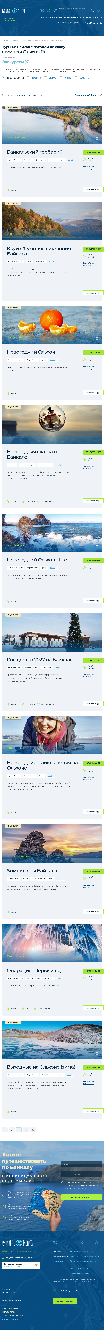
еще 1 (69, 1075)
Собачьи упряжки (48, 501)
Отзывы (72, 17)
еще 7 (70, 160)
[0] (98, 10)
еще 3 (52, 360)
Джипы (28, 1008)
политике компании (81, 1188)
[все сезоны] (13, 77)
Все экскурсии (58, 17)
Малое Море (40, 261)
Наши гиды (58, 1261)
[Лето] (66, 77)
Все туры (44, 17)
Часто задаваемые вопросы (82, 1251)
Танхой (29, 261)
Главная (5, 41)
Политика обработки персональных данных (79, 1267)
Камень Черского (45, 465)
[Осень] (82, 77)
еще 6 (57, 465)
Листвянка (12, 465)
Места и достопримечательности (84, 1256)
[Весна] (34, 77)
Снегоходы (30, 501)
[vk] (42, 10)
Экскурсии (15, 190)
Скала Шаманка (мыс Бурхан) (35, 160)
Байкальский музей (57, 160)
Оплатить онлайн (84, 17)
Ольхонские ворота (15, 360)
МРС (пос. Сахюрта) (34, 978)
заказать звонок (65, 1301)
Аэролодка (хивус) (45, 1008)
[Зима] (50, 77)
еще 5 (58, 667)
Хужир (44, 360)
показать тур (93, 189)
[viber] (96, 1242)
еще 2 (52, 568)
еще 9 (51, 261)
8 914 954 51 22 (94, 23)
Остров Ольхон (32, 360)
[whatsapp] (48, 10)
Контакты (97, 17)
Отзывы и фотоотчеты (79, 1273)
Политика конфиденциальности (84, 1261)
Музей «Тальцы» (14, 160)
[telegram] (55, 10)
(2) (88, 95)
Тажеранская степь (15, 978)
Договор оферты (10, 1319)
